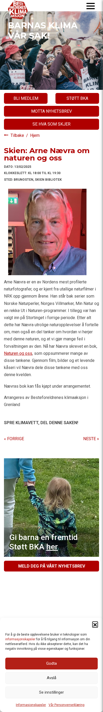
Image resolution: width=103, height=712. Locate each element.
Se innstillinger (51, 692)
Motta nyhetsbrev (51, 111)
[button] (95, 624)
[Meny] (90, 5)
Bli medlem (25, 98)
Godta (51, 663)
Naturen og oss (18, 353)
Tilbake (18, 135)
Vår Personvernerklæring (67, 705)
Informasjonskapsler (31, 705)
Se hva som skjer (51, 124)
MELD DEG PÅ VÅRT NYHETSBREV (51, 566)
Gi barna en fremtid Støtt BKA (43, 542)
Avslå (51, 677)
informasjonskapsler (20, 639)
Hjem (35, 135)
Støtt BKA (77, 98)
